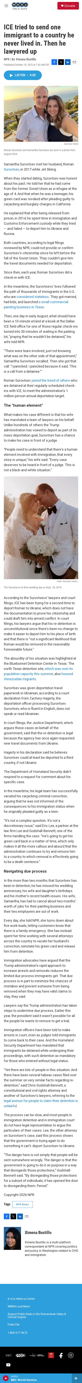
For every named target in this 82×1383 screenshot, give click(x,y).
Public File (13, 1324)
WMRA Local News (19, 1306)
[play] (5, 1378)
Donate (69, 5)
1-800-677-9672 (17, 1332)
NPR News (22, 1204)
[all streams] (77, 1378)
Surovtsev (11, 169)
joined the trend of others (50, 380)
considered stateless (33, 297)
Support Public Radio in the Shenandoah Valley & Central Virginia (37, 1316)
